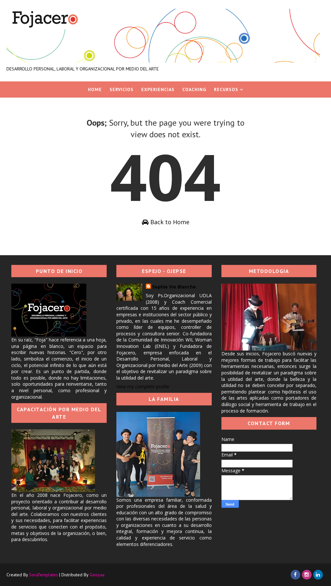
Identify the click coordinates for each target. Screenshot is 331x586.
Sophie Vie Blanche (174, 287)
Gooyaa (97, 575)
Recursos (226, 89)
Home (95, 89)
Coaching (194, 89)
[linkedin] (318, 575)
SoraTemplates (43, 575)
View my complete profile (142, 386)
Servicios (121, 89)
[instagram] (307, 575)
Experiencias (158, 89)
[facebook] (295, 575)
